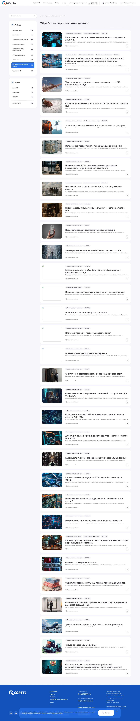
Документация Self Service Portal (115, 695)
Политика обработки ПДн (113, 691)
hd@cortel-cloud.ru (85, 701)
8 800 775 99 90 (84, 694)
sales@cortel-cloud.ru (86, 707)
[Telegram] (11, 713)
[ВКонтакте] (16, 713)
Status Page (94, 2)
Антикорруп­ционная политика (114, 698)
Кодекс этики (110, 700)
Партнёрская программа (78, 3)
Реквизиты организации (112, 702)
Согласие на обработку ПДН (114, 693)
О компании (47, 3)
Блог (64, 3)
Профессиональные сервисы (59, 699)
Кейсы (57, 3)
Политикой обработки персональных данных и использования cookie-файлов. (42, 713)
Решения (52, 694)
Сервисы (52, 697)
